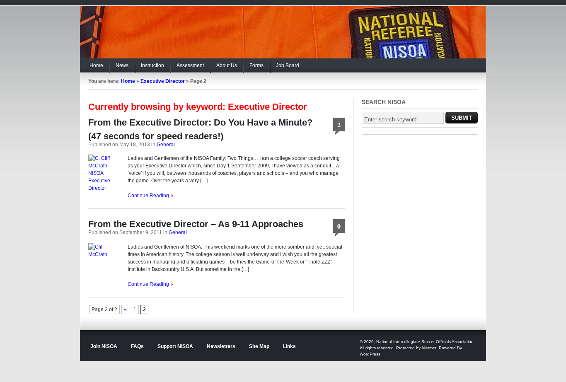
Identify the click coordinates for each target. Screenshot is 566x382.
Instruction (152, 65)
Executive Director (162, 81)
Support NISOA (175, 346)
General (166, 144)
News (122, 65)
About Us (226, 65)
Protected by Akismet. (417, 348)
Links (289, 346)
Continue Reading (148, 195)
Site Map (259, 346)
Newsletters (221, 346)
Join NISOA (103, 346)
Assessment (190, 65)
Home (96, 65)
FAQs (137, 346)
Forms (256, 65)
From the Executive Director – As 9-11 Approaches (195, 224)
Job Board (287, 65)
